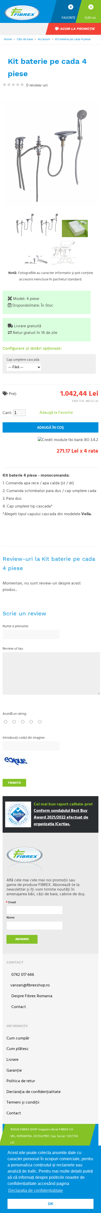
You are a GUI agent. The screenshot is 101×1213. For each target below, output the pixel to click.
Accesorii (44, 39)
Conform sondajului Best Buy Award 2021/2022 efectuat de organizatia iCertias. (61, 817)
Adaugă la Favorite (56, 412)
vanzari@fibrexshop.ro (30, 985)
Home (8, 39)
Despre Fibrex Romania (31, 996)
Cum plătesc (17, 1049)
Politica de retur (20, 1081)
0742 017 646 (22, 975)
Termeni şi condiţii (22, 1102)
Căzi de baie (25, 39)
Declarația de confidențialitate (33, 1092)
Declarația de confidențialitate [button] (35, 1190)
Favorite (69, 18)
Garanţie (14, 1071)
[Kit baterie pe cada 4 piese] (25, 224)
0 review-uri (36, 85)
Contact (18, 1007)
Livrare (12, 1060)
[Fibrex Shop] (27, 11)
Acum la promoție (77, 29)
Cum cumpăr (17, 1038)
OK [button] (50, 1204)
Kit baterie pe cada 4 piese (72, 39)
